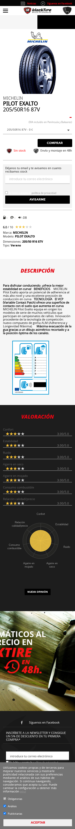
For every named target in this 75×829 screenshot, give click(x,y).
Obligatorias (15, 799)
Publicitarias (15, 813)
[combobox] (37, 130)
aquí (23, 791)
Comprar (55, 143)
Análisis (12, 806)
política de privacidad (44, 193)
